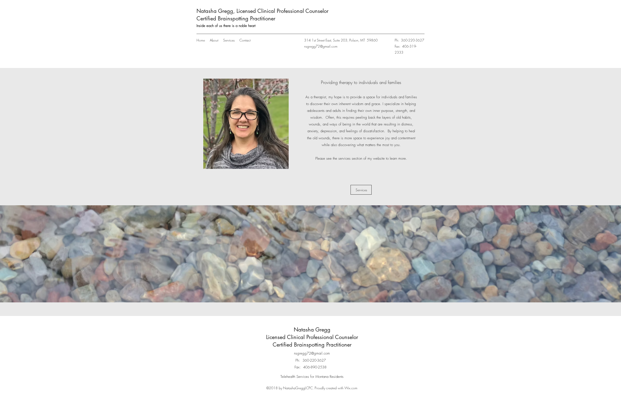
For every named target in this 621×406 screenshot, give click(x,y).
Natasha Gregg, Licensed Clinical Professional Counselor (262, 11)
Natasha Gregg (312, 329)
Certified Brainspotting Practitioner (235, 18)
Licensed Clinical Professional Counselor (312, 337)
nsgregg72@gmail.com (320, 46)
